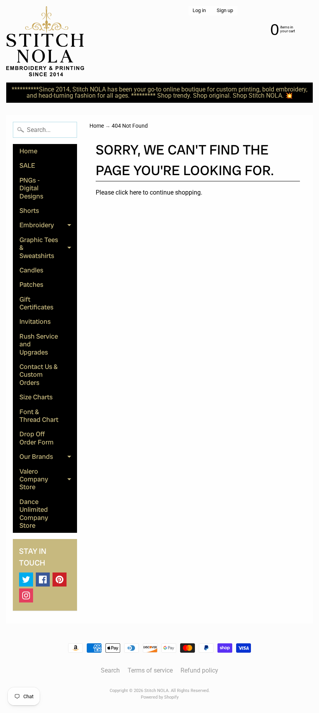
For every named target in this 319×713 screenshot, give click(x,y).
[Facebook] (43, 580)
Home (28, 151)
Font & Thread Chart (38, 415)
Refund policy (199, 670)
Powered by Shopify (160, 697)
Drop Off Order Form (36, 438)
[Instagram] (26, 595)
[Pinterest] (60, 580)
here (135, 192)
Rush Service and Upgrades (38, 344)
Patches (31, 284)
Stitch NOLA (156, 690)
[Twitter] (26, 580)
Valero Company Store (48, 479)
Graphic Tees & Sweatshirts (48, 247)
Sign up (225, 10)
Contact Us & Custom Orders (38, 374)
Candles (31, 270)
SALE (27, 165)
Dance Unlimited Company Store (33, 513)
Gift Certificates (36, 303)
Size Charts (36, 397)
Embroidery (48, 226)
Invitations (35, 321)
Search (110, 670)
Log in (199, 10)
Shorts (29, 210)
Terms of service (150, 670)
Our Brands (48, 458)
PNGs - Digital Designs (31, 188)
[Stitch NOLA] (45, 41)
